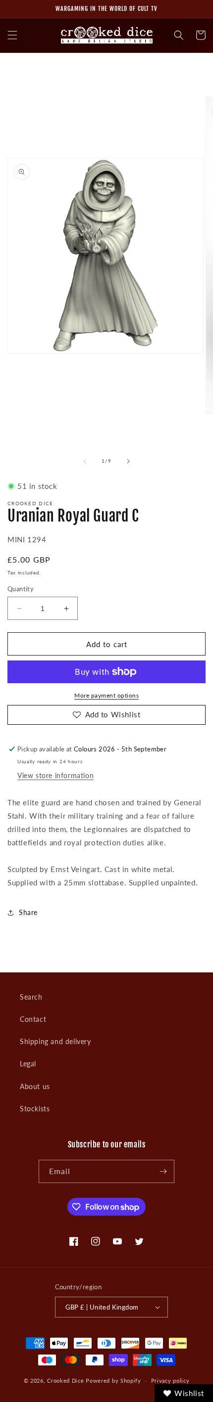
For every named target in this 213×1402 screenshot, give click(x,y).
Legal (28, 1063)
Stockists (35, 1108)
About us (35, 1086)
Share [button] (28, 912)
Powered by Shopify (113, 1380)
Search (31, 997)
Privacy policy (170, 1380)
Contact (33, 1019)
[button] (12, 35)
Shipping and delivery (55, 1041)
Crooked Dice (65, 1380)
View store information (55, 775)
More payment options (106, 695)
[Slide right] (128, 461)
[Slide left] (85, 461)
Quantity (20, 589)
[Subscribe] (163, 1171)
